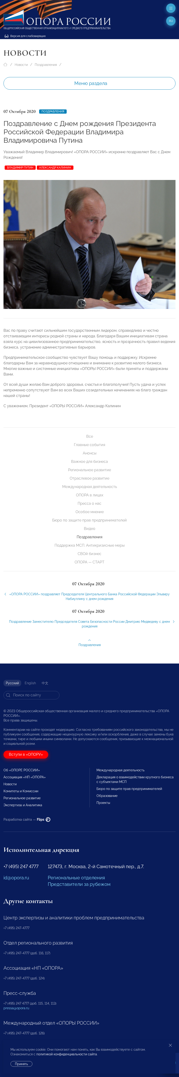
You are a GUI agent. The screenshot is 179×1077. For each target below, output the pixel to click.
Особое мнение (90, 512)
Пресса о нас (89, 503)
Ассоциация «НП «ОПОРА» (24, 777)
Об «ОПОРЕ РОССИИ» (21, 770)
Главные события (89, 445)
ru (171, 21)
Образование (106, 796)
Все (89, 436)
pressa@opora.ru (16, 1008)
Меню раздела (90, 83)
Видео (89, 528)
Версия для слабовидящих (28, 36)
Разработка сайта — (24, 819)
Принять (21, 1064)
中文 (45, 683)
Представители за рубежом (79, 884)
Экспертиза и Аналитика (22, 805)
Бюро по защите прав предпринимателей (89, 520)
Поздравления (46, 65)
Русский (12, 683)
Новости (21, 65)
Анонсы (89, 453)
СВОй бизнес (89, 554)
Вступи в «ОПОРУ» (26, 754)
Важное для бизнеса (89, 461)
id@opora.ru (16, 878)
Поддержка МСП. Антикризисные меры (90, 545)
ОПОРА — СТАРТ (89, 562)
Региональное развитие (89, 470)
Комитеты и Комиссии (20, 791)
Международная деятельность (89, 486)
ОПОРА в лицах (89, 495)
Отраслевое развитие (89, 478)
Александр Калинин (55, 167)
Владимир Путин (20, 167)
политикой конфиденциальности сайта (66, 1054)
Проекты (103, 803)
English (30, 683)
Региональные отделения (76, 878)
